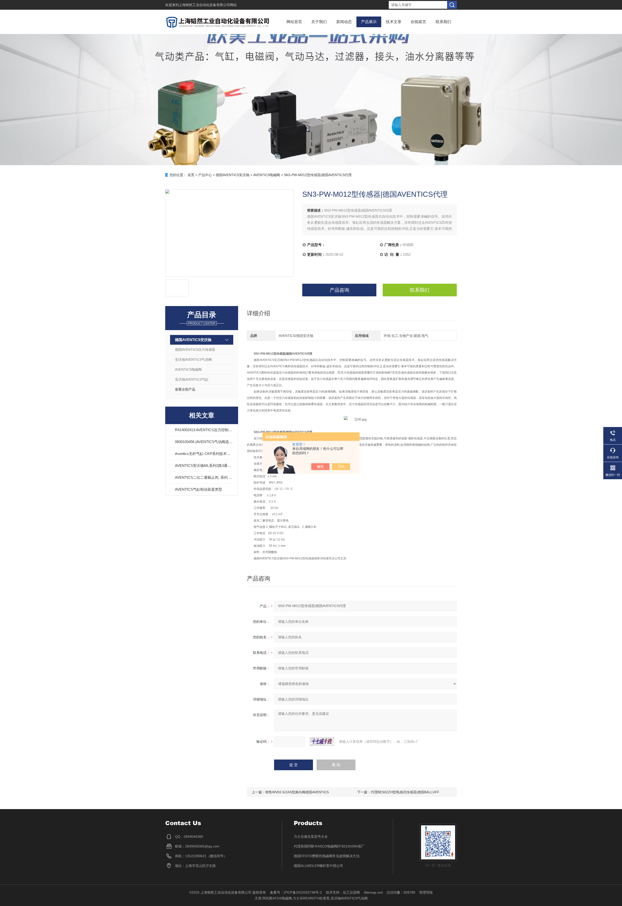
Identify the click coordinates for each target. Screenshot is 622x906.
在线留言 (418, 22)
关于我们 (319, 22)
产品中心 (205, 175)
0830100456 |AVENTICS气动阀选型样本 (204, 442)
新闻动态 (344, 22)
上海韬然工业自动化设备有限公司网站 (208, 5)
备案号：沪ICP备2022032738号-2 (296, 892)
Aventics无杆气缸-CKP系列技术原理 (204, 454)
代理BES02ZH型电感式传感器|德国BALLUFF (405, 792)
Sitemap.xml (373, 892)
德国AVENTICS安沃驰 (232, 175)
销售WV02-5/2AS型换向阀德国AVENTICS (297, 792)
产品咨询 (339, 290)
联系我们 (443, 22)
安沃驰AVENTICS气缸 (191, 379)
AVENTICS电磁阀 (266, 175)
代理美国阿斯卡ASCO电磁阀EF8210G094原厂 (329, 846)
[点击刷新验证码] (322, 741)
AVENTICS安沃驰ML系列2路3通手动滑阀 (204, 465)
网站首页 (294, 22)
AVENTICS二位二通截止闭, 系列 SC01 (204, 477)
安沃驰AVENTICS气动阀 (193, 359)
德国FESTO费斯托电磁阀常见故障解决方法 (327, 856)
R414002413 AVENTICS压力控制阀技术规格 (204, 430)
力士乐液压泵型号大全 (311, 836)
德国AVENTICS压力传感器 (195, 349)
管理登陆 (426, 892)
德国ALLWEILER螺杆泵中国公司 (318, 866)
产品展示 (369, 22)
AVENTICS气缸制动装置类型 (198, 489)
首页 (191, 175)
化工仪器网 (351, 892)
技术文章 (393, 22)
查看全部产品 (185, 389)
